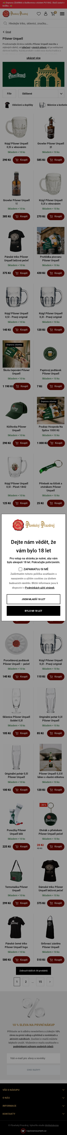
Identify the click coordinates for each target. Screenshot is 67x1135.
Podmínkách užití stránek (39, 587)
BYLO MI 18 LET (33, 610)
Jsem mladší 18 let (33, 599)
